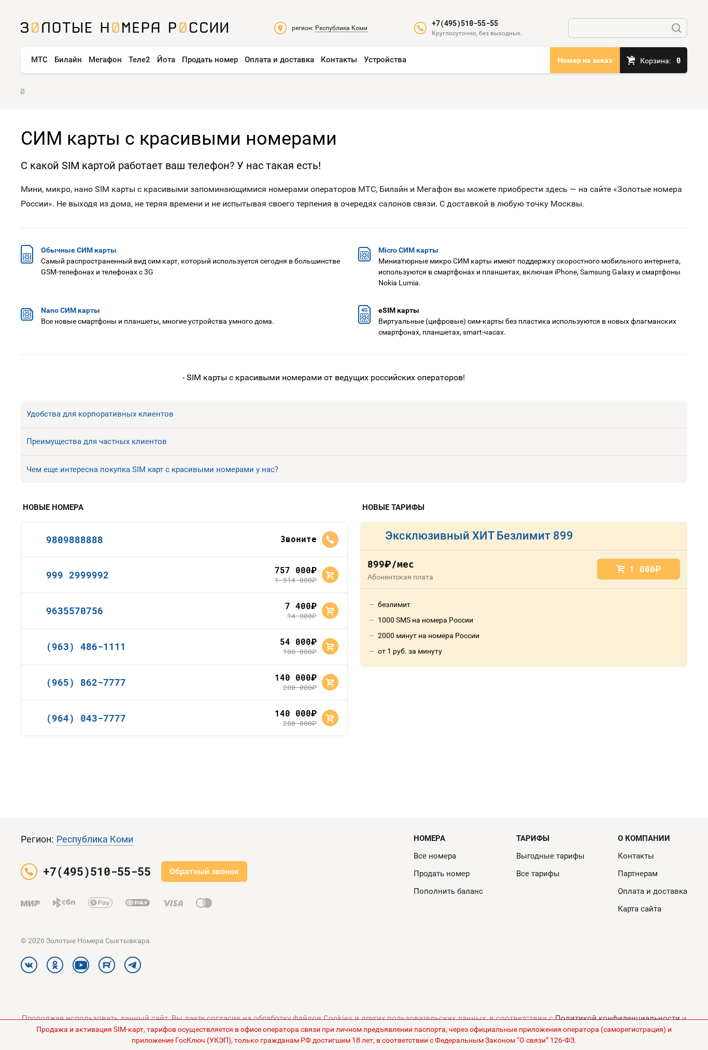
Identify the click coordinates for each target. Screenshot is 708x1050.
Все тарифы (538, 873)
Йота (166, 59)
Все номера (435, 856)
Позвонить (330, 539)
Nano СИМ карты (70, 310)
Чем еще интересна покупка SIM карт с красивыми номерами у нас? (152, 469)
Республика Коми (94, 839)
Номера (429, 838)
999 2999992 (77, 575)
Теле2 (139, 59)
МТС (39, 59)
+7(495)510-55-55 (465, 23)
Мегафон (105, 59)
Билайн (68, 59)
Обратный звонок (204, 871)
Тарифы (532, 838)
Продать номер (210, 59)
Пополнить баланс (448, 891)
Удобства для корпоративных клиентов (100, 414)
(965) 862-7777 (86, 682)
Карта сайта (639, 909)
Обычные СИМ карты (79, 250)
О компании (644, 838)
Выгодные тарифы (550, 856)
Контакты (339, 59)
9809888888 (74, 539)
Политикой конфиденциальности (617, 1018)
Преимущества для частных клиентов (96, 441)
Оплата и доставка (279, 59)
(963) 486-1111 (86, 646)
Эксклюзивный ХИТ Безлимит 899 (479, 535)
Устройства (385, 59)
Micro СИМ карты (408, 250)
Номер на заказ (585, 60)
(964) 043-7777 (86, 718)
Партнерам (638, 873)
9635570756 (74, 610)
